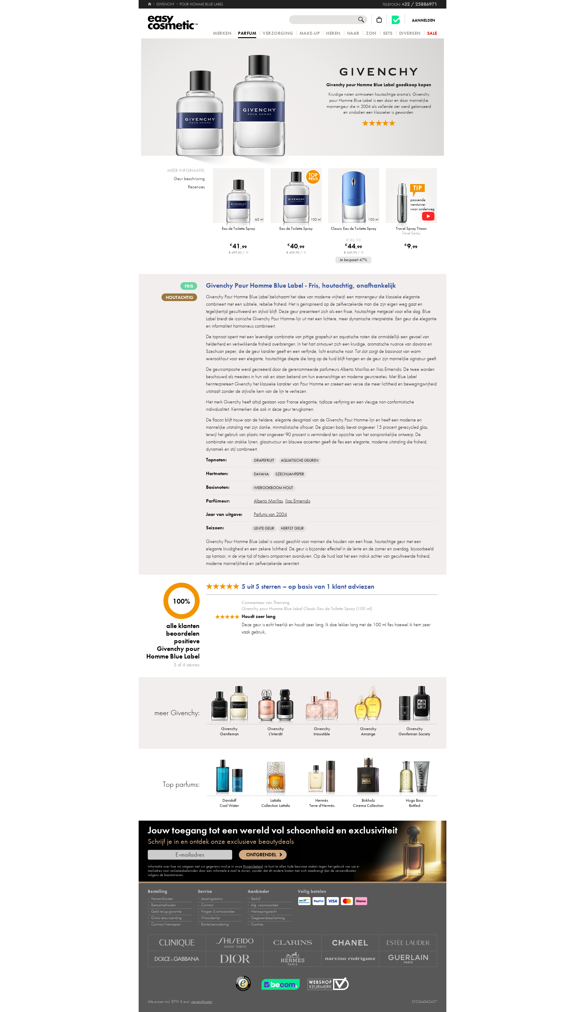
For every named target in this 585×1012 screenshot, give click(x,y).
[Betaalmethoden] (367, 900)
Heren (333, 33)
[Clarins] (293, 943)
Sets (388, 33)
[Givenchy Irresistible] (322, 704)
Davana (261, 474)
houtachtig (179, 297)
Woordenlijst (210, 917)
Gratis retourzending (166, 917)
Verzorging (278, 33)
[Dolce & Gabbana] (177, 959)
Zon (371, 33)
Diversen (410, 33)
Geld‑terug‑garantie (166, 911)
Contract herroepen (166, 924)
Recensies (196, 187)
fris (189, 286)
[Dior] (235, 959)
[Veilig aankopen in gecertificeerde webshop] (328, 983)
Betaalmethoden (163, 905)
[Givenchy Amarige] (368, 704)
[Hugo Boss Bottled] (414, 775)
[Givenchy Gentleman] (229, 704)
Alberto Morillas (268, 501)
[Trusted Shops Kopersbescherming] (243, 983)
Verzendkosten (162, 898)
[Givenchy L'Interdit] (276, 704)
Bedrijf (255, 898)
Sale (432, 33)
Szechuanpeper (289, 474)
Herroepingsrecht (264, 911)
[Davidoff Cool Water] (229, 775)
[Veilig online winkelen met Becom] (278, 983)
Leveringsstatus (211, 898)
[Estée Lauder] (408, 943)
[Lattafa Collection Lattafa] (276, 775)
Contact (207, 905)
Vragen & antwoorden (218, 911)
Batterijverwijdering (215, 924)
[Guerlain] (408, 959)
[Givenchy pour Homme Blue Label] (230, 97)
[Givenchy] (379, 72)
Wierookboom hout (273, 487)
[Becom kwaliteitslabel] (395, 20)
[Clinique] (177, 943)
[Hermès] (293, 959)
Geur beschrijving (189, 178)
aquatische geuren (299, 460)
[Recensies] (378, 123)
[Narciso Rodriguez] (350, 959)
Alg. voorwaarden (264, 905)
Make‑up (310, 33)
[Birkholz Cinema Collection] (368, 775)
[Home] (150, 4)
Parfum (247, 33)
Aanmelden (423, 20)
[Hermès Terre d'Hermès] (322, 775)
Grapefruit (264, 460)
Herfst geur (292, 528)
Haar (353, 33)
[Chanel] (350, 943)
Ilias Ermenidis (297, 501)
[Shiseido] (235, 943)
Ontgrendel (261, 855)
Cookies (257, 924)
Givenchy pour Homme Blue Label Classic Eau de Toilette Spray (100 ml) (307, 608)
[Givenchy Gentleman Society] (414, 704)
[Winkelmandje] (379, 20)
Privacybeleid (253, 866)
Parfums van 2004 (270, 514)
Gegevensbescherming (268, 917)
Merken (222, 33)
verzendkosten (201, 1001)
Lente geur (264, 528)
